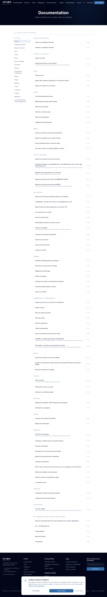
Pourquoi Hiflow (51, 2)
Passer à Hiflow (49, 568)
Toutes (16, 41)
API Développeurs (71, 567)
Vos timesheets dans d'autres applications (20, 100)
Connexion (90, 2)
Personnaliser (79, 590)
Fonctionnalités (17, 2)
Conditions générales (71, 562)
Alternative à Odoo (50, 562)
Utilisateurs (17, 96)
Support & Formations (29, 572)
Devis (15, 51)
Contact (79, 2)
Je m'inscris (95, 569)
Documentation (70, 2)
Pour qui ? (27, 2)
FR (83, 2)
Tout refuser (36, 590)
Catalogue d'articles (19, 44)
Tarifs (34, 2)
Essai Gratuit (99, 2)
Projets (16, 79)
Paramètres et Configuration (18, 72)
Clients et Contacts (19, 48)
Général (16, 68)
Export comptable (19, 61)
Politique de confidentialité (73, 564)
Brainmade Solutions (10, 574)
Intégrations (41, 2)
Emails (16, 58)
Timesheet (17, 90)
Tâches (16, 86)
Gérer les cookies (71, 569)
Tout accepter (61, 590)
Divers (16, 54)
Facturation (17, 64)
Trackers (16, 93)
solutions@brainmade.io (10, 571)
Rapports (16, 83)
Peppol (62, 2)
